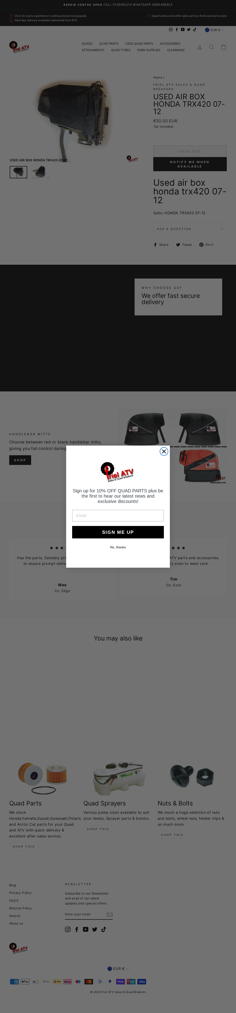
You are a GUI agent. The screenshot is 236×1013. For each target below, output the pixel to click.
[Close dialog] (164, 451)
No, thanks (118, 547)
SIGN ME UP (118, 532)
